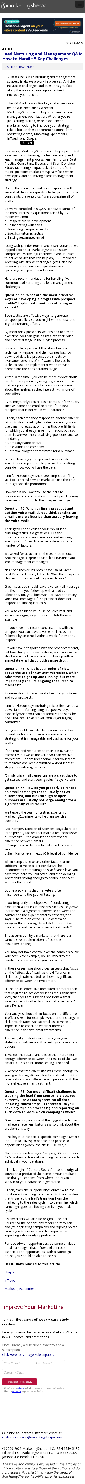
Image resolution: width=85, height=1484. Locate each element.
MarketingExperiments (21, 1288)
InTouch (11, 1280)
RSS (6, 67)
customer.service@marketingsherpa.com (32, 1437)
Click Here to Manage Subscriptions (28, 1354)
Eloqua (10, 1272)
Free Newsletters (22, 67)
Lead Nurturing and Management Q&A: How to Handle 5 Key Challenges (42, 56)
